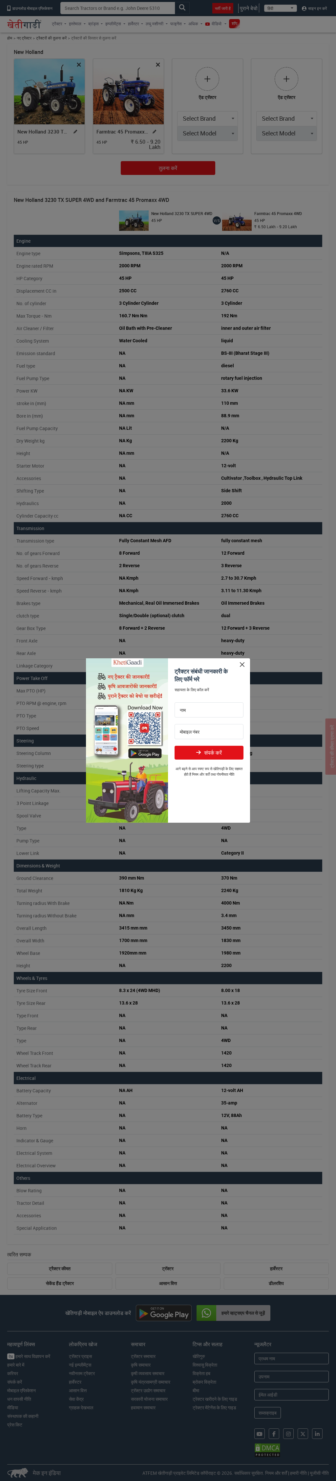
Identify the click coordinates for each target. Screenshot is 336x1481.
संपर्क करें (213, 752)
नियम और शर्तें (201, 774)
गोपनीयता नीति (225, 774)
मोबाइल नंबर (190, 732)
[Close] (242, 664)
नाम (183, 710)
